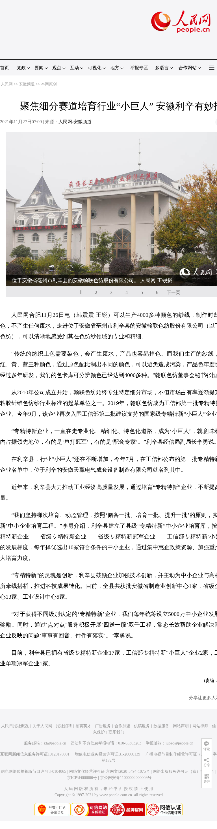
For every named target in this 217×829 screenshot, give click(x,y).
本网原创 (49, 84)
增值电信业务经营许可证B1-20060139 (107, 754)
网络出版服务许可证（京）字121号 (183, 771)
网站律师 (200, 726)
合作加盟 (122, 726)
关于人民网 (42, 726)
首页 (4, 67)
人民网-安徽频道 (75, 121)
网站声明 (181, 726)
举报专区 (139, 67)
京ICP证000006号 (82, 778)
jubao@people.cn (179, 743)
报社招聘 (64, 726)
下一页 (173, 292)
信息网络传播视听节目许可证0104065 (33, 771)
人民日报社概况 (15, 726)
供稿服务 (142, 726)
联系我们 (116, 732)
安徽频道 (27, 84)
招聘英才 (83, 726)
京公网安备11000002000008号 (125, 778)
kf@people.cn (55, 743)
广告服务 (103, 726)
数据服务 (161, 726)
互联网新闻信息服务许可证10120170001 (35, 754)
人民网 (7, 84)
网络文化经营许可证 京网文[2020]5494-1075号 (109, 771)
